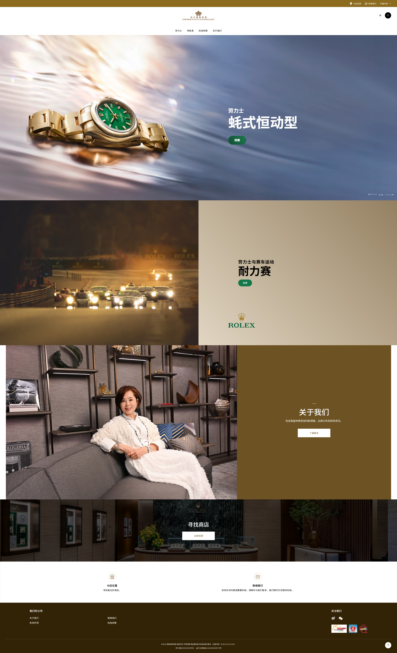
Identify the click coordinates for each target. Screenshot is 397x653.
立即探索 (198, 535)
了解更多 (314, 433)
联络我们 (112, 617)
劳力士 (178, 30)
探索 (245, 282)
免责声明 (34, 622)
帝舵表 (190, 30)
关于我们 (217, 30)
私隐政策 (112, 622)
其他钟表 (203, 30)
